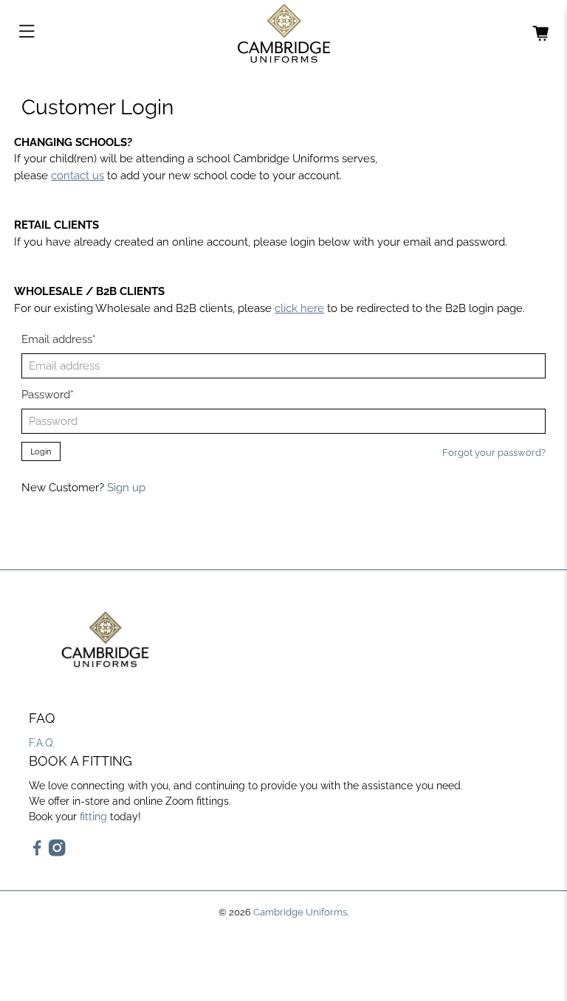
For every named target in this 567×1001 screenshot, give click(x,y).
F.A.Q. (42, 743)
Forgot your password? (494, 452)
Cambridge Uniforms (300, 912)
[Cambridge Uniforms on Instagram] (57, 853)
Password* (47, 394)
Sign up (126, 487)
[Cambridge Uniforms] (283, 33)
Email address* (58, 339)
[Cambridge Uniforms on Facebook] (37, 853)
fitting (93, 816)
